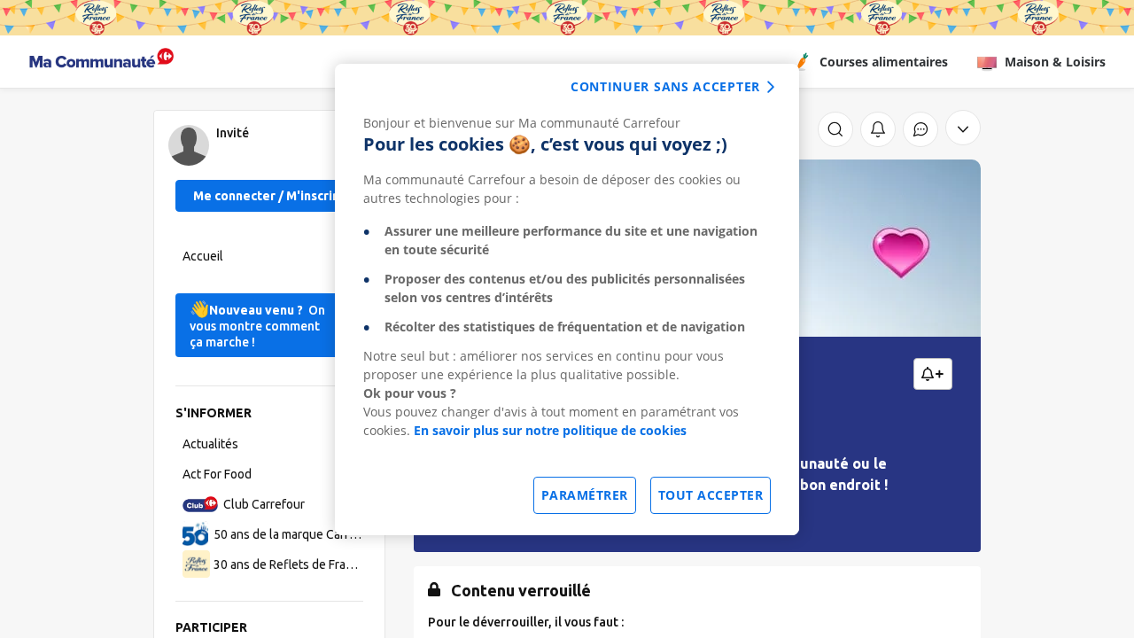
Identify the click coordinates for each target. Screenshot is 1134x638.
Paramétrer (584, 494)
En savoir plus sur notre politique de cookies (550, 430)
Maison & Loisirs (1055, 61)
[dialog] (567, 299)
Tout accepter (711, 494)
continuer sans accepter (665, 86)
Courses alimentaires (883, 61)
